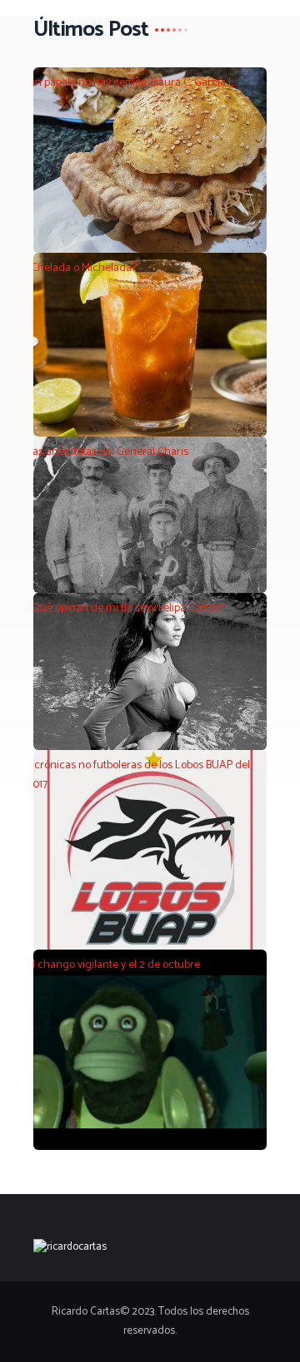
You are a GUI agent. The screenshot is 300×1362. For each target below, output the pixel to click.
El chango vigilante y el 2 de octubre (113, 965)
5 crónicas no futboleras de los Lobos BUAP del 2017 (138, 775)
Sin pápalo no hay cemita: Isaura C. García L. (131, 83)
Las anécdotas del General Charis (107, 452)
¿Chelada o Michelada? (82, 268)
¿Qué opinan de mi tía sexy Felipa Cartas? (125, 609)
